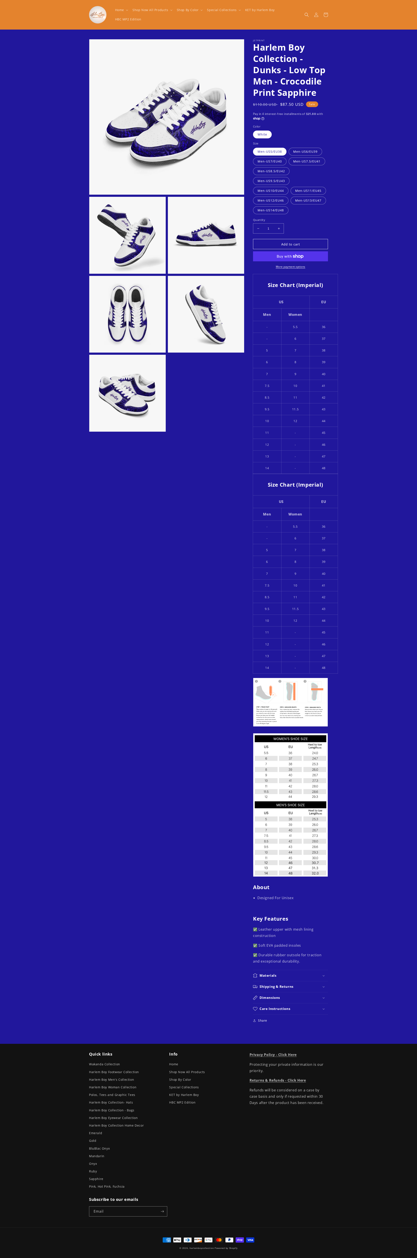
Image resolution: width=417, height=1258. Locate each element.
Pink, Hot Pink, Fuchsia (107, 1186)
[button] (121, 10)
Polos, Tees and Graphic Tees (112, 1095)
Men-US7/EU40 (270, 161)
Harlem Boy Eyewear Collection (113, 1118)
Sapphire (96, 1179)
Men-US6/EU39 (305, 151)
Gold (92, 1141)
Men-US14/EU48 (271, 210)
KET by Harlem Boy (184, 1095)
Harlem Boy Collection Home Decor (116, 1125)
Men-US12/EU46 (271, 200)
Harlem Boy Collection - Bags (111, 1110)
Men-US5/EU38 (270, 151)
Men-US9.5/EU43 (271, 181)
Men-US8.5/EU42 (271, 171)
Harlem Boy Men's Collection (111, 1079)
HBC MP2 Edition (182, 1102)
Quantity (259, 220)
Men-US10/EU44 (271, 191)
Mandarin (96, 1156)
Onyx (93, 1164)
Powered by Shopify (226, 1248)
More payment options (290, 267)
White (262, 134)
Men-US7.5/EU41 (307, 161)
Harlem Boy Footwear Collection (114, 1072)
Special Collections (184, 1087)
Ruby (93, 1171)
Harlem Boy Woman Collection (112, 1087)
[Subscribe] (162, 1211)
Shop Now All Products (187, 1072)
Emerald (95, 1133)
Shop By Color (180, 1079)
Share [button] (262, 1020)
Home (173, 1064)
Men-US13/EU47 (308, 200)
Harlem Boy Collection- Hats (111, 1102)
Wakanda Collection (104, 1064)
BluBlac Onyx (99, 1148)
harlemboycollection (202, 1248)
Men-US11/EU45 (308, 191)
